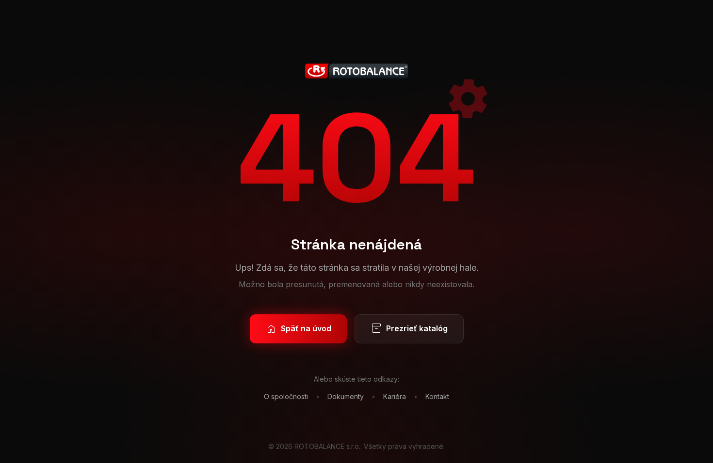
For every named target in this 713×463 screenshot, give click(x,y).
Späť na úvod (298, 329)
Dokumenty (345, 396)
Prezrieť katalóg (409, 329)
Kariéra (394, 396)
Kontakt (437, 396)
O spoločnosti (286, 396)
